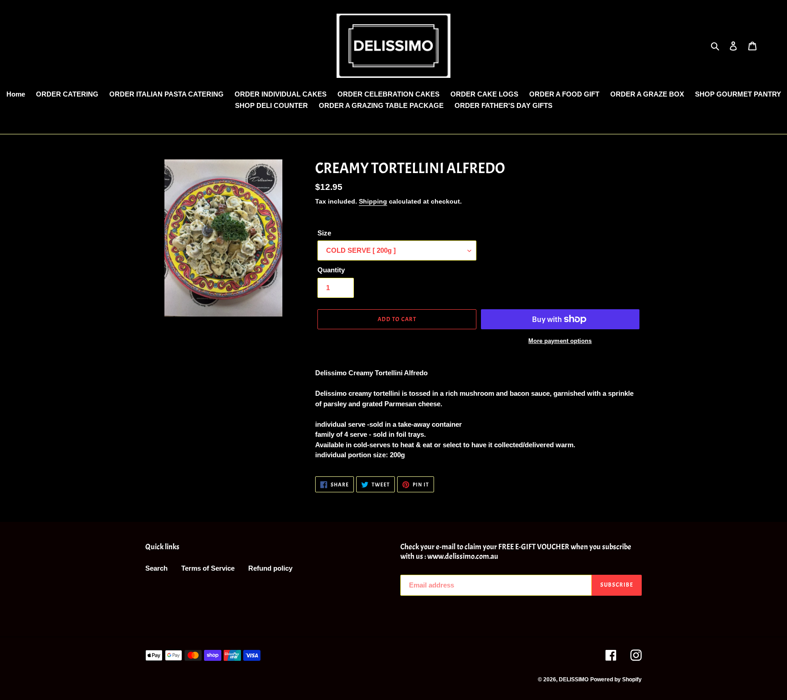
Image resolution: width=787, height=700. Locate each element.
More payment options (560, 340)
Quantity (331, 270)
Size (324, 233)
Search (156, 568)
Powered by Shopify (616, 679)
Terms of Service (208, 568)
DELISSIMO (573, 679)
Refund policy (270, 568)
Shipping (373, 201)
